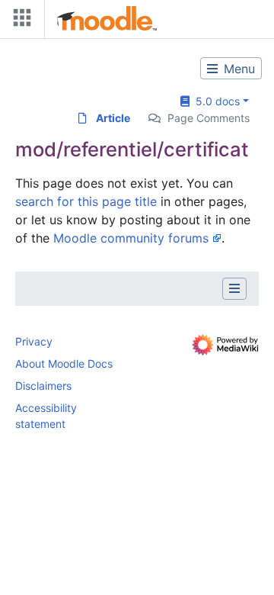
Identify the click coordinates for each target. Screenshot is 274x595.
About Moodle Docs (64, 363)
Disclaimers (43, 385)
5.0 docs (215, 101)
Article (113, 117)
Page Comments (208, 117)
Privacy (34, 341)
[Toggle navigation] (19, 21)
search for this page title (86, 201)
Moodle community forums (131, 238)
